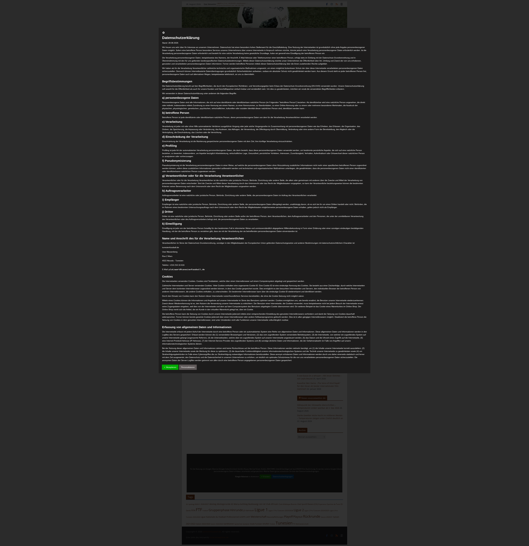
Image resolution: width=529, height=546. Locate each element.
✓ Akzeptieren (170, 367)
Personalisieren (188, 367)
